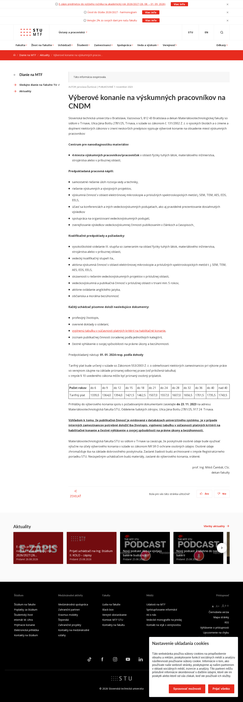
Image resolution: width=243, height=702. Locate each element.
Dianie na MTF (27, 55)
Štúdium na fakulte (25, 604)
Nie (224, 493)
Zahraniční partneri (69, 609)
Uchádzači (64, 45)
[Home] (14, 55)
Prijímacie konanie (24, 625)
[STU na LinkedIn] (141, 659)
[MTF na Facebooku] (102, 659)
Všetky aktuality (214, 526)
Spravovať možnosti (187, 688)
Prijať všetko (221, 688)
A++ (225, 606)
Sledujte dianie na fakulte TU (38, 84)
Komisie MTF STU (112, 619)
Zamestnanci (102, 45)
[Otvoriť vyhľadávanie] (222, 32)
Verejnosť (169, 45)
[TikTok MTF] (89, 659)
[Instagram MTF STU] (115, 659)
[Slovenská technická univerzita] (121, 678)
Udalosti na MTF (155, 604)
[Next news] (222, 548)
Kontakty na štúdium (26, 635)
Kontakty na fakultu (113, 625)
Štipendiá (63, 619)
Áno (206, 493)
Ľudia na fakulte (111, 604)
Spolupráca (124, 45)
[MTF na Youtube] (128, 659)
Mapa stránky (221, 617)
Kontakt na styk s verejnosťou (163, 625)
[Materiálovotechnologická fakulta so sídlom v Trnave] (31, 32)
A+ (218, 606)
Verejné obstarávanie (114, 614)
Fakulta (20, 45)
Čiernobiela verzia (219, 612)
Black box (107, 609)
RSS (226, 622)
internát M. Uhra (23, 619)
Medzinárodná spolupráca (73, 604)
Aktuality (45, 55)
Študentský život (23, 614)
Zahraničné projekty (69, 625)
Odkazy (221, 45)
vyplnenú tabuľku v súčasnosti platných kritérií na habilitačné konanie (118, 331)
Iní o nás (151, 614)
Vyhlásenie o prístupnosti (214, 627)
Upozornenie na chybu (216, 632)
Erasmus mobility (68, 614)
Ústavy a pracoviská (72, 32)
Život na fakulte (41, 45)
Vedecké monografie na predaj (164, 619)
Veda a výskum (147, 45)
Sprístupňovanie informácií (161, 609)
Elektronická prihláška (26, 630)
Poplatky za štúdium (25, 609)
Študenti (82, 45)
